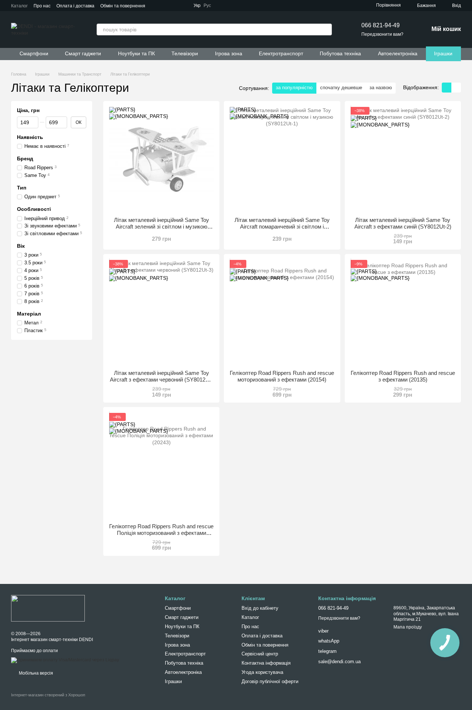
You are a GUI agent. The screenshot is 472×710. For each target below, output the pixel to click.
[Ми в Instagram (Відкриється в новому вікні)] (249, 5)
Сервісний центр (260, 654)
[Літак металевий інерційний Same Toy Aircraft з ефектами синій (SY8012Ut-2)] (403, 159)
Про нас (42, 5)
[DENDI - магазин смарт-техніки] (48, 607)
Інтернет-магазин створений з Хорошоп (48, 695)
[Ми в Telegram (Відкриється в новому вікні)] (223, 5)
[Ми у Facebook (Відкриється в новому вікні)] (232, 5)
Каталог (19, 5)
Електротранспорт (281, 53)
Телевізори (184, 53)
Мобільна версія (35, 673)
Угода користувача (262, 672)
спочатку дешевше (341, 87)
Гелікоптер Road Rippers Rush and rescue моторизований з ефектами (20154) (282, 376)
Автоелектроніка (397, 53)
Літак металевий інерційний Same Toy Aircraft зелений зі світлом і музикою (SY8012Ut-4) (161, 226)
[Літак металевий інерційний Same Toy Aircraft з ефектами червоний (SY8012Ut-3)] (161, 312)
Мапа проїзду (407, 627)
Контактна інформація (266, 663)
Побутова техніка (340, 53)
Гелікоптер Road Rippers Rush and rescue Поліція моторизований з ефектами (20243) (161, 533)
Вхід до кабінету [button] (260, 608)
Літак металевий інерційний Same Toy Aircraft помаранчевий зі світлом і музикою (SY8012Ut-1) (282, 226)
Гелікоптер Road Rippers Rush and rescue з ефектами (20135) (403, 376)
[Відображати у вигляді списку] (456, 88)
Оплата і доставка (75, 5)
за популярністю (294, 87)
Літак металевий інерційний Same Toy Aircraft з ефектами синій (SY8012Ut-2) (402, 223)
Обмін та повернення (122, 5)
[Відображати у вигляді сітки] (446, 88)
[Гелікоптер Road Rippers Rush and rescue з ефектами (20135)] (403, 312)
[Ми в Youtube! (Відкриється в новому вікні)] (240, 5)
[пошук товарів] (326, 29)
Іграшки (443, 53)
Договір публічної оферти (270, 681)
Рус (207, 5)
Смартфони (34, 53)
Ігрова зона (228, 53)
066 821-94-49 (380, 25)
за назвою (380, 87)
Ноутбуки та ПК (136, 53)
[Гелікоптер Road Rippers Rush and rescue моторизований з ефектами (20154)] (282, 312)
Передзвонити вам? (382, 34)
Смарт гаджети (83, 53)
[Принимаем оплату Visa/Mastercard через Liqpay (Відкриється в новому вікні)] (65, 660)
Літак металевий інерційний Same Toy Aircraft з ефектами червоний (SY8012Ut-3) (161, 379)
